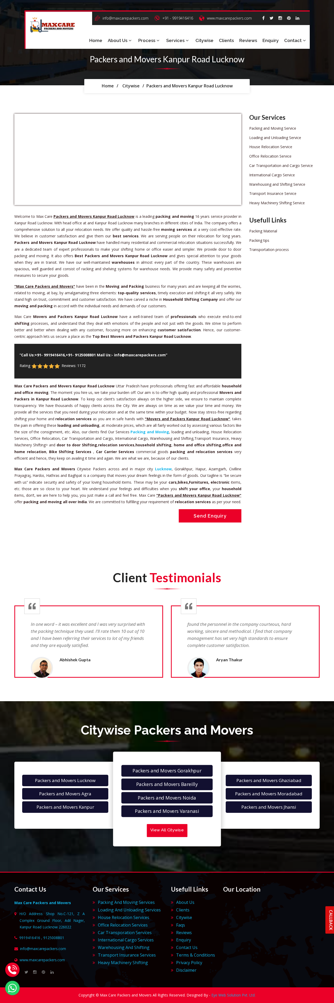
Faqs (180, 925)
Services (175, 40)
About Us (117, 40)
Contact (293, 40)
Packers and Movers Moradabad (268, 794)
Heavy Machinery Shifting (123, 962)
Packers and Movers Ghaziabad (268, 780)
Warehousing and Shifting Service (277, 184)
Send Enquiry (210, 516)
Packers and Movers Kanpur (65, 807)
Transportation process (269, 249)
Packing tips (259, 240)
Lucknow (163, 468)
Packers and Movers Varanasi (167, 811)
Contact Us (187, 947)
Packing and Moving (149, 431)
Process (146, 40)
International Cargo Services (126, 940)
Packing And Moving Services (126, 902)
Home (95, 40)
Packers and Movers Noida (167, 798)
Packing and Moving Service (272, 128)
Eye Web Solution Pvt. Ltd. (233, 995)
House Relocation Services (123, 917)
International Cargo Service (272, 174)
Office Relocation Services (123, 925)
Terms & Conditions (195, 955)
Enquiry (271, 40)
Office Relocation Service (270, 156)
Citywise (204, 40)
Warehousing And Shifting (124, 947)
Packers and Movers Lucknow (65, 780)
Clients (226, 40)
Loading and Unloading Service (275, 137)
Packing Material (263, 231)
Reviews (248, 40)
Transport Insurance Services (127, 955)
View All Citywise (167, 830)
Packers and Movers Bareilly (167, 784)
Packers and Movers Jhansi (268, 807)
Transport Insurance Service (272, 193)
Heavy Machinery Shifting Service (277, 202)
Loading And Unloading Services (129, 910)
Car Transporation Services (125, 932)
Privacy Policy (189, 962)
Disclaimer (186, 970)
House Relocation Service (270, 146)
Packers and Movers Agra (65, 794)
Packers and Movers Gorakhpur (167, 771)
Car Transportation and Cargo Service (281, 165)
